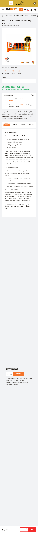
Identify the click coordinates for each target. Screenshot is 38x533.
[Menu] (3, 10)
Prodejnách (27, 89)
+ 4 (18, 62)
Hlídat (13, 73)
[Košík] (35, 10)
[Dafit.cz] (11, 9)
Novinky (9, 16)
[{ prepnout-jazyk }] (28, 10)
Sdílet (19, 73)
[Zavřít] (34, 3)
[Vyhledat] (21, 9)
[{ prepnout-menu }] (25, 10)
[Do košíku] (32, 529)
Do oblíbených (5, 73)
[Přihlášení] (31, 10)
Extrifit (8, 24)
